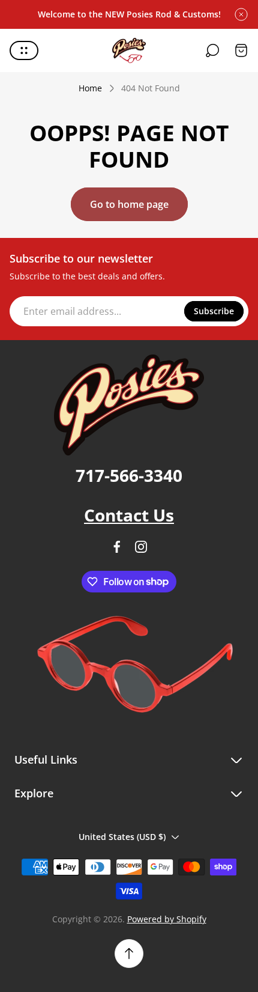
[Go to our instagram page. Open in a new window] (141, 547)
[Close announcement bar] (241, 14)
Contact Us (129, 515)
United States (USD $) (122, 836)
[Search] (212, 50)
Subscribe (214, 311)
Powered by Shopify (166, 919)
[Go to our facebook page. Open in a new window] (117, 547)
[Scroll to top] (129, 953)
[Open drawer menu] (24, 50)
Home (90, 88)
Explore (33, 793)
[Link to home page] (129, 405)
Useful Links (45, 760)
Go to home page (129, 204)
